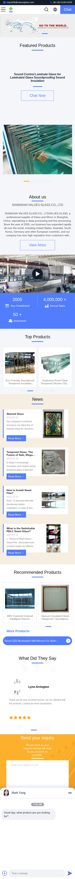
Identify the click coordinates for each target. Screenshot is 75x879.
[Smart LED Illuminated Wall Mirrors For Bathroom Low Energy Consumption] (68, 641)
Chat (68, 9)
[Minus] (70, 793)
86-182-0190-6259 (62, 2)
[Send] (70, 873)
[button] (30, 33)
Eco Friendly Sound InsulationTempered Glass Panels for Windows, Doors (20, 382)
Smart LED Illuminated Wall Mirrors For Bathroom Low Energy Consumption (32, 640)
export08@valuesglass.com (20, 2)
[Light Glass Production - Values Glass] (37, 273)
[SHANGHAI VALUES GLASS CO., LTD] (15, 9)
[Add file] (4, 873)
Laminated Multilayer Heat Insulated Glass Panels (55, 382)
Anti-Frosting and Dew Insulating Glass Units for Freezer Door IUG (19, 617)
